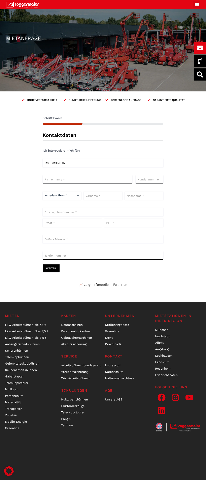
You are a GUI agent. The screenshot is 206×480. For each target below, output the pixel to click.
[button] (196, 4)
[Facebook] (161, 397)
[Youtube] (189, 397)
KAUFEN (68, 316)
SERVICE (69, 356)
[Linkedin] (161, 410)
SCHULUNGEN (74, 390)
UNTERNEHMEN (120, 316)
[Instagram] (175, 397)
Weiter (51, 268)
